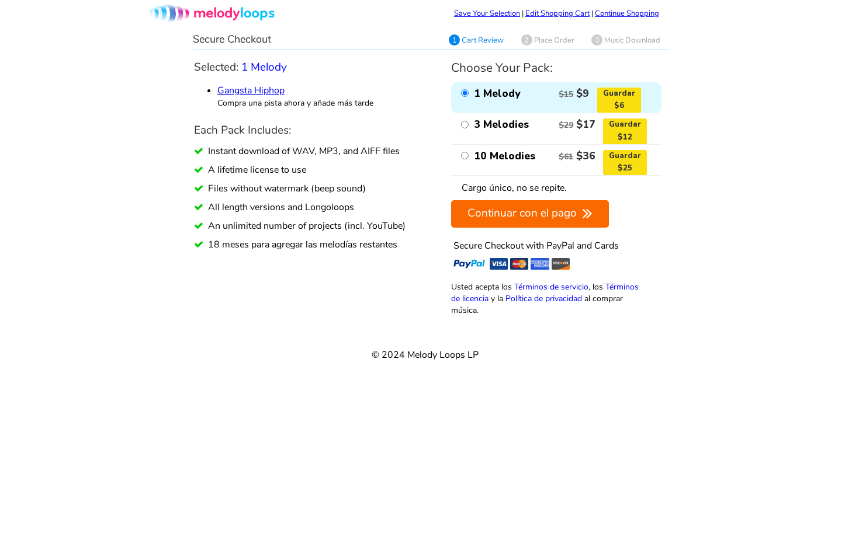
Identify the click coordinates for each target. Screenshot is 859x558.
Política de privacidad (543, 298)
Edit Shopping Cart (557, 13)
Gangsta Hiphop (251, 90)
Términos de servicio (551, 286)
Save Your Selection (487, 13)
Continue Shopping (627, 13)
